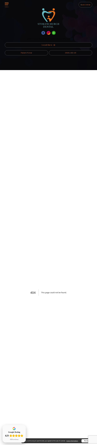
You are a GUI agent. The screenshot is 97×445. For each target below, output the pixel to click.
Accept (86, 441)
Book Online (85, 5)
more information (72, 441)
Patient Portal (26, 53)
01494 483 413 (70, 53)
